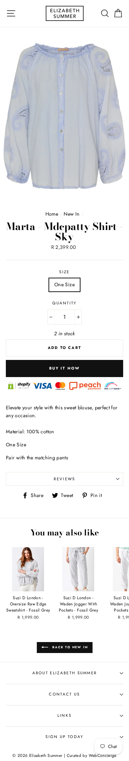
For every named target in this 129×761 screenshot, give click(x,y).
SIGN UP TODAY (64, 736)
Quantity (64, 303)
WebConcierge (103, 755)
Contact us (64, 694)
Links (64, 715)
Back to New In (69, 647)
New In (71, 213)
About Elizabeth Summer (64, 673)
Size (64, 272)
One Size (64, 284)
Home (51, 213)
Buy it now (64, 368)
